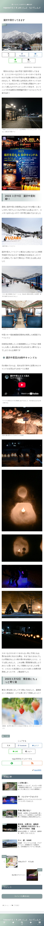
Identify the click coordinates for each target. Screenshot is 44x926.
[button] (28, 60)
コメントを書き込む (22, 896)
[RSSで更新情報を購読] (32, 763)
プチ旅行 (6, 736)
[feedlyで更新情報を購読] (12, 763)
